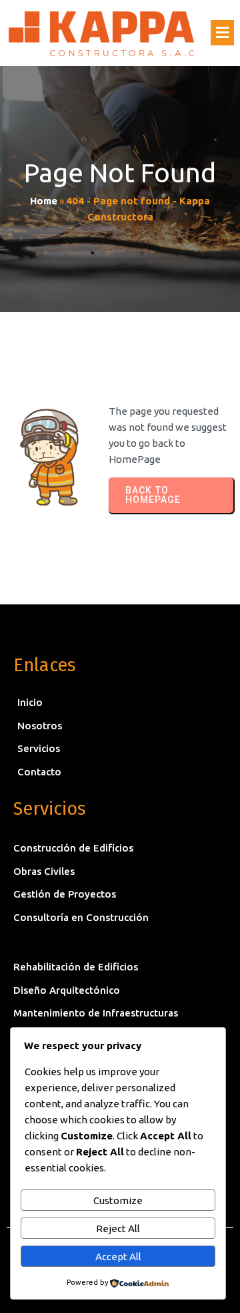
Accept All (118, 1256)
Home (43, 200)
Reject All (118, 1228)
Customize (118, 1200)
